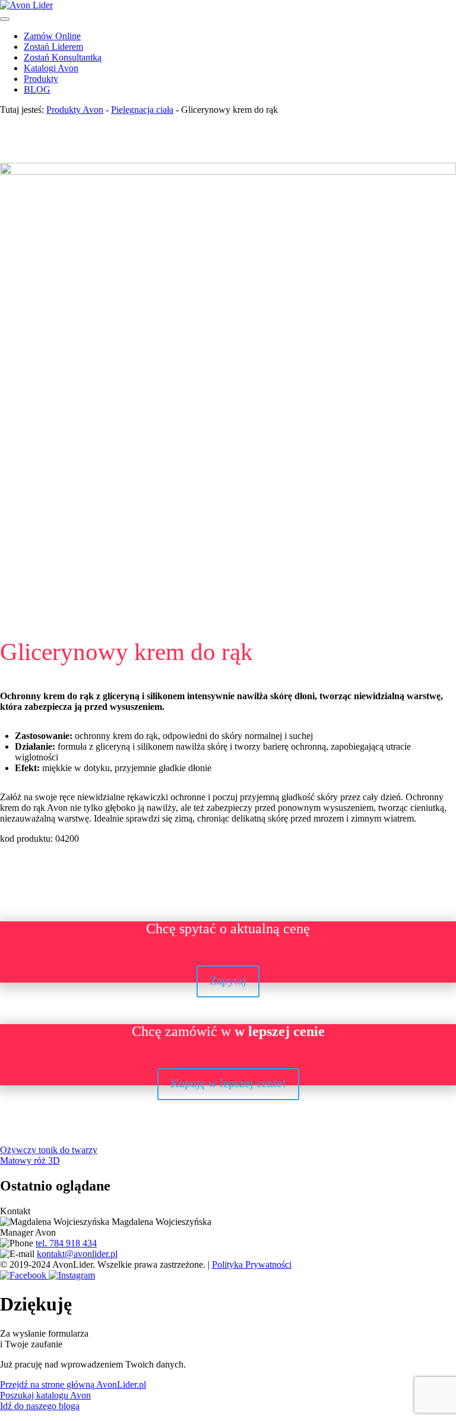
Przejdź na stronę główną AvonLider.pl (73, 1384)
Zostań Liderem (53, 47)
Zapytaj (228, 980)
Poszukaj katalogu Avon (45, 1395)
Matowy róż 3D (30, 1160)
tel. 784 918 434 (66, 1243)
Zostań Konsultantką (63, 57)
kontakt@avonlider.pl (77, 1254)
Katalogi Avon (51, 68)
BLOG (37, 89)
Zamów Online (52, 36)
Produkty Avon (74, 110)
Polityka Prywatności (252, 1264)
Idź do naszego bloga (40, 1406)
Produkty (41, 79)
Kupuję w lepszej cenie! (228, 1083)
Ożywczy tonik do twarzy (48, 1150)
